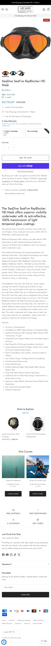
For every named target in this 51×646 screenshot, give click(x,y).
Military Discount (7, 623)
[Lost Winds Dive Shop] (25, 9)
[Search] (7, 9)
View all (25, 413)
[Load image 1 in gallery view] (25, 43)
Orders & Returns (38, 620)
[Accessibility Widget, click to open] (4, 642)
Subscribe (25, 595)
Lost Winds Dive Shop (14, 638)
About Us (27, 623)
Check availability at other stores (15, 193)
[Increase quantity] (13, 147)
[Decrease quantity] (4, 147)
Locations (12, 620)
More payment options (25, 171)
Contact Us (18, 623)
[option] (13, 133)
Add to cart (25, 158)
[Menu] (2, 9)
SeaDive (7, 90)
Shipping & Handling (23, 620)
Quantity (5, 142)
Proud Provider (37, 623)
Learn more (5, 126)
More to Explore (25, 409)
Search (4, 620)
